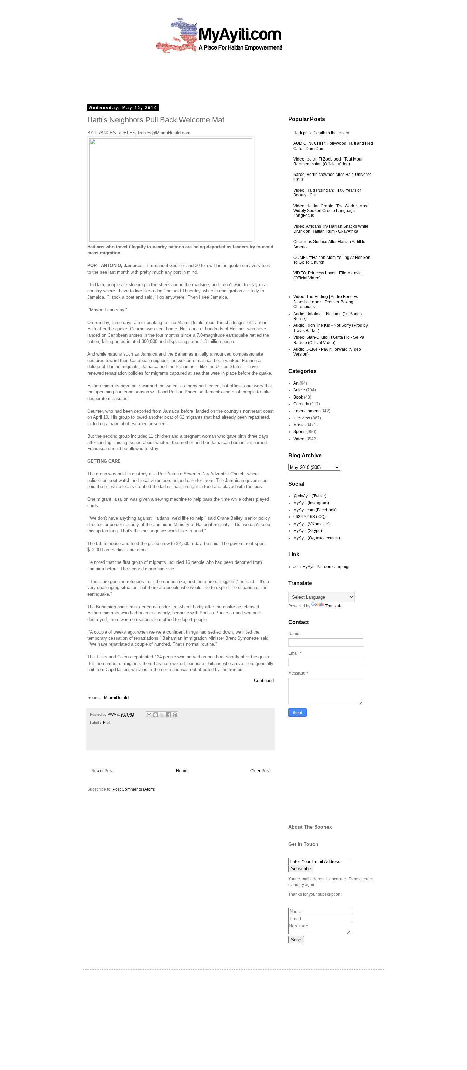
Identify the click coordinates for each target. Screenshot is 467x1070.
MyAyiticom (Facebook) (315, 510)
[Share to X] (162, 714)
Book (298, 397)
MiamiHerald (116, 697)
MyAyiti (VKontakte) (311, 524)
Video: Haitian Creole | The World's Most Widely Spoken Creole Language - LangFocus (330, 211)
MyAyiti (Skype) (307, 530)
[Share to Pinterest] (175, 714)
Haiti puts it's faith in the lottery (321, 132)
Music (298, 424)
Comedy (301, 404)
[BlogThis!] (155, 714)
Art (295, 383)
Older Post (260, 770)
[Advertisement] (217, 76)
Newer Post (102, 770)
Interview (301, 418)
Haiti (106, 723)
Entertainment (306, 410)
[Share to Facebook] (168, 714)
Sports (299, 431)
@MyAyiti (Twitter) (309, 496)
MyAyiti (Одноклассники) (316, 538)
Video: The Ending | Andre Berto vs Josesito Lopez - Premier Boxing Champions (325, 301)
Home (181, 770)
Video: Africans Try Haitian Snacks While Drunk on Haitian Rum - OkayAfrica (331, 229)
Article (299, 390)
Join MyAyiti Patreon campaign (322, 566)
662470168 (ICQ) (309, 516)
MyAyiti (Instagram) (311, 503)
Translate (334, 605)
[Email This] (149, 714)
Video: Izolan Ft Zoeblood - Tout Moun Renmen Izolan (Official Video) (328, 161)
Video (298, 438)
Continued (264, 680)
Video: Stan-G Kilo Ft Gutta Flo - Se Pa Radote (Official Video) (328, 340)
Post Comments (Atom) (133, 789)
